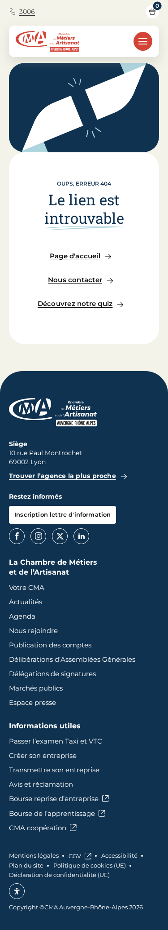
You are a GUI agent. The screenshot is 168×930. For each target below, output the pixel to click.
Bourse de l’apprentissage (52, 813)
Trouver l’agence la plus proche (62, 476)
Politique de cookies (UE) (89, 865)
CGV (75, 855)
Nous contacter (75, 279)
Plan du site (26, 865)
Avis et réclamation (41, 784)
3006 (27, 12)
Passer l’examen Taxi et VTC (55, 741)
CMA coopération (37, 828)
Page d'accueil (75, 256)
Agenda (22, 616)
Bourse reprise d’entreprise (54, 798)
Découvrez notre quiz (75, 303)
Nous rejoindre (33, 630)
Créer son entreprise (43, 755)
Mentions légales (34, 855)
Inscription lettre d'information (62, 514)
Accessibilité (119, 855)
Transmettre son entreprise (54, 770)
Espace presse (32, 702)
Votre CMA (26, 587)
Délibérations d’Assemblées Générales (72, 659)
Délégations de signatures (52, 673)
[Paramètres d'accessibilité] (17, 891)
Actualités (25, 602)
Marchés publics (36, 688)
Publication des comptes (50, 645)
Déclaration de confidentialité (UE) (59, 874)
